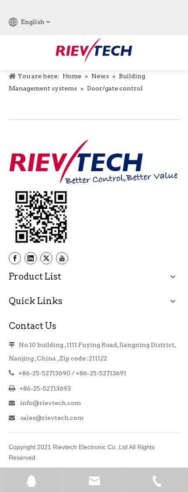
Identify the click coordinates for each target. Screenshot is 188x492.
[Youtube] (62, 258)
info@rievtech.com (50, 402)
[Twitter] (46, 258)
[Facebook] (15, 258)
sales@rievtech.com (52, 417)
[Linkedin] (30, 258)
